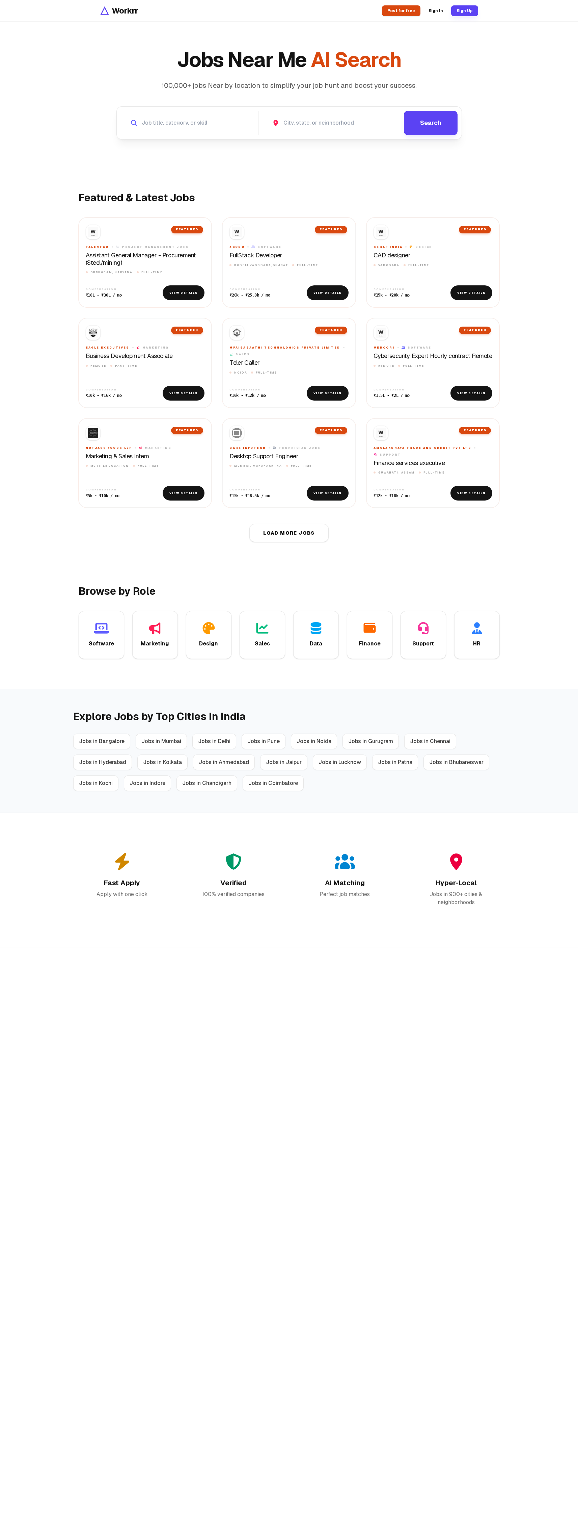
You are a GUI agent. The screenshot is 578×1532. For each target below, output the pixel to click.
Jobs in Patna (395, 762)
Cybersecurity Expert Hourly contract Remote (433, 356)
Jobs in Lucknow (340, 762)
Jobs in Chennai (430, 741)
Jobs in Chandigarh (206, 783)
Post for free (401, 11)
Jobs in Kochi (96, 783)
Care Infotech (247, 448)
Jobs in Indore (147, 783)
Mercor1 (384, 347)
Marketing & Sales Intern (117, 456)
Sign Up (465, 11)
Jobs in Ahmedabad (224, 762)
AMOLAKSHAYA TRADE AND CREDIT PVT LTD (422, 448)
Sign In (436, 11)
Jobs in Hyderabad (102, 762)
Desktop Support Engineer (263, 456)
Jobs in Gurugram (370, 741)
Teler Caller (244, 362)
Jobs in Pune (263, 741)
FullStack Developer (255, 255)
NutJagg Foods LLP (109, 448)
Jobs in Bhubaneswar (456, 762)
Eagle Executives (108, 347)
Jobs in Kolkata (162, 762)
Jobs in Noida (314, 741)
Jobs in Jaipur (284, 762)
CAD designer (392, 255)
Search (430, 123)
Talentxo (97, 247)
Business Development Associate (129, 356)
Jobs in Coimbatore (273, 783)
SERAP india (388, 247)
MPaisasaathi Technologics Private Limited (284, 347)
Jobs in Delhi (214, 741)
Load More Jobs (289, 533)
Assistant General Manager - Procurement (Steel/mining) (141, 259)
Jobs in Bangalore (102, 741)
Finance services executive (409, 463)
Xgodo (237, 247)
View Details (183, 293)
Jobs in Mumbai (161, 741)
